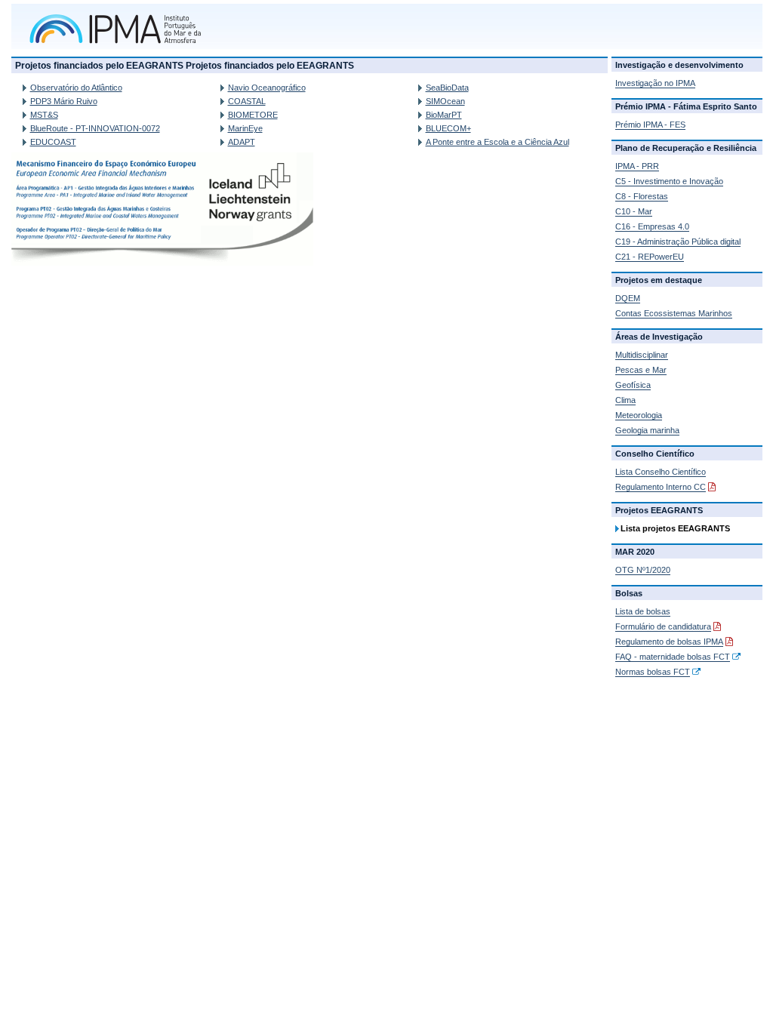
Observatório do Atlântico (76, 87)
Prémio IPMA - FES (650, 124)
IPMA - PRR (637, 166)
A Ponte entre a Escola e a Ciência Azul (497, 141)
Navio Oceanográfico (267, 87)
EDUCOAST (53, 141)
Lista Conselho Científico (660, 471)
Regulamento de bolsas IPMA (669, 641)
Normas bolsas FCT (652, 671)
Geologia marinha (647, 430)
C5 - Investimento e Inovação (669, 181)
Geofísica (633, 384)
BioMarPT (444, 114)
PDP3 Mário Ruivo (63, 101)
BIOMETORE (253, 114)
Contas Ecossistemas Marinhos (673, 313)
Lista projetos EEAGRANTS (675, 528)
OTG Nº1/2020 (642, 569)
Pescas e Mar (641, 369)
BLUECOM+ (448, 128)
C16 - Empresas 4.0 (652, 226)
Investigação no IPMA (655, 83)
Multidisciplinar (641, 354)
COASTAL (247, 101)
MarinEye (245, 128)
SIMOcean (445, 101)
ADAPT (241, 141)
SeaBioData (447, 87)
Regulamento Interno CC (660, 486)
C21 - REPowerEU (649, 256)
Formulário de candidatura (663, 626)
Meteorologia (638, 415)
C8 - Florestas (641, 196)
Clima (625, 400)
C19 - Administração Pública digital (678, 241)
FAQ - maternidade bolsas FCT (672, 656)
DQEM (627, 298)
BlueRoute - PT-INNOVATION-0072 (95, 128)
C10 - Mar (633, 211)
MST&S (44, 114)
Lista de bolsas (642, 611)
